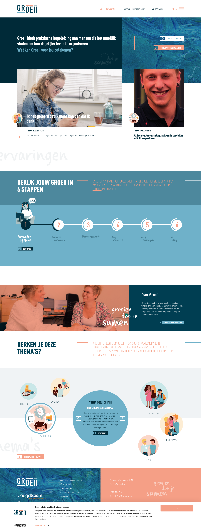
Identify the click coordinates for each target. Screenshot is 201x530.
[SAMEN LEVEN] (60, 387)
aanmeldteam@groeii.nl (134, 8)
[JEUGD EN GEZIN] (171, 424)
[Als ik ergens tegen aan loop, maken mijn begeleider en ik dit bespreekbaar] (19, 137)
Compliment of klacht (70, 492)
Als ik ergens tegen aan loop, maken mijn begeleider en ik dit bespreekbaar (59, 118)
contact (97, 189)
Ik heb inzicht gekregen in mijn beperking (158, 118)
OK (177, 508)
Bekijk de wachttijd (108, 8)
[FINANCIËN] (28, 391)
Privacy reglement (68, 483)
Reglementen (66, 488)
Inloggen (64, 496)
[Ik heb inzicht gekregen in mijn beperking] (132, 137)
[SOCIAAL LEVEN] (154, 395)
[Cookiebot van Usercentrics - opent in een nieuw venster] (20, 525)
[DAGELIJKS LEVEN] (40, 418)
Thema (35, 130)
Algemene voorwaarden (71, 479)
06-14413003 (157, 8)
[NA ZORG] (148, 445)
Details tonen (40, 525)
